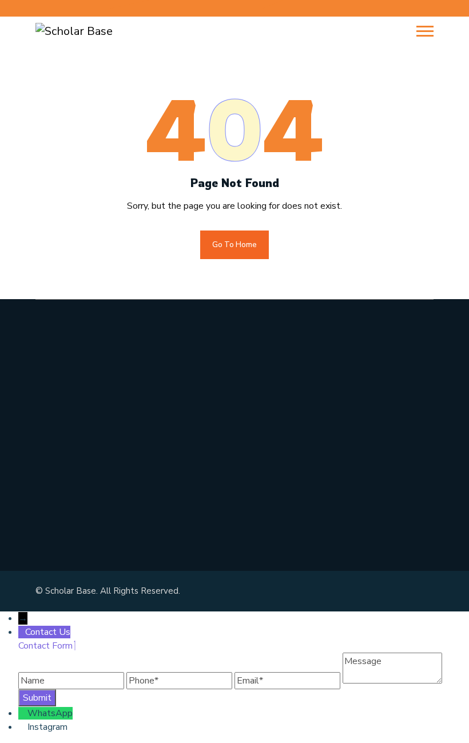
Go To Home (234, 245)
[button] (425, 31)
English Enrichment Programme (316, 449)
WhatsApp (50, 713)
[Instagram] (22, 727)
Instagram (47, 727)
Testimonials (271, 475)
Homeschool (270, 423)
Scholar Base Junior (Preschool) (314, 396)
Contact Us (267, 501)
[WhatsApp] (22, 713)
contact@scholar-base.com (110, 474)
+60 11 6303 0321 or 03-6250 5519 (136, 448)
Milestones (267, 370)
